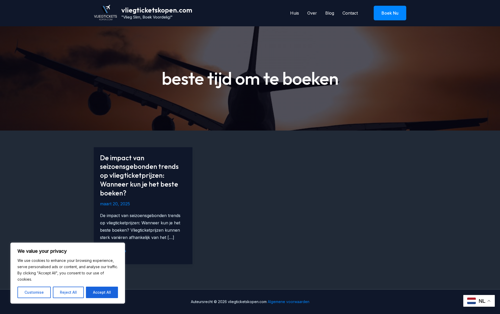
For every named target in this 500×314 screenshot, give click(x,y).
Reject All (68, 292)
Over (312, 13)
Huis (294, 13)
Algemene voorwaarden (288, 301)
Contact (350, 13)
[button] (386, 13)
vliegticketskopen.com (156, 10)
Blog (329, 13)
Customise (34, 292)
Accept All (102, 292)
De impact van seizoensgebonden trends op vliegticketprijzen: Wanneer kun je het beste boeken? (139, 175)
